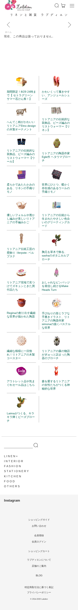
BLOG (39, 575)
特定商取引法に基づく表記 (39, 587)
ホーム (8, 32)
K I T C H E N (12, 476)
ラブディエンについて (39, 560)
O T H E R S (12, 486)
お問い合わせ (39, 526)
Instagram (12, 500)
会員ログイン (39, 541)
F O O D (9, 481)
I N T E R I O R (13, 461)
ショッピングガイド (39, 520)
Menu (72, 5)
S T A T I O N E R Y (16, 471)
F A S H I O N (12, 466)
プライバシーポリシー (39, 592)
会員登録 (39, 535)
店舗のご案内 (39, 566)
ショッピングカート (39, 551)
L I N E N (9, 456)
